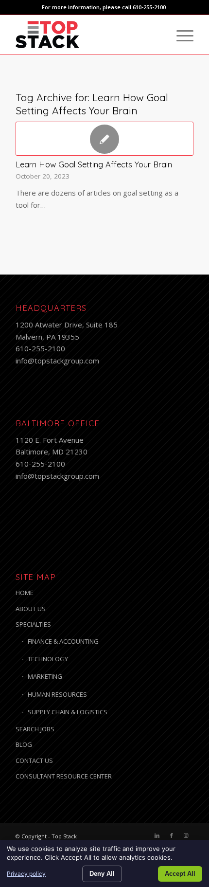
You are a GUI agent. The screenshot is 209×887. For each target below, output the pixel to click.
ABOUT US (31, 608)
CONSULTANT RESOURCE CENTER (64, 776)
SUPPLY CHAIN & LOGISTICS (67, 711)
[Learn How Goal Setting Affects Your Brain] (104, 139)
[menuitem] (180, 34)
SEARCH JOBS (35, 728)
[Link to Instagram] (186, 835)
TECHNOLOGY (48, 658)
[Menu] (180, 34)
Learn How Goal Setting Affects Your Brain (94, 164)
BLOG (24, 744)
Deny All (102, 873)
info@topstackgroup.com (57, 360)
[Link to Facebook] (171, 835)
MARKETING (45, 676)
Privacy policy (26, 873)
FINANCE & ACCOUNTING (63, 641)
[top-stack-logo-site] (86, 34)
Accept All (180, 873)
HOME (25, 592)
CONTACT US (34, 760)
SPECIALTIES (33, 624)
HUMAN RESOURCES (57, 694)
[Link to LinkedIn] (157, 835)
